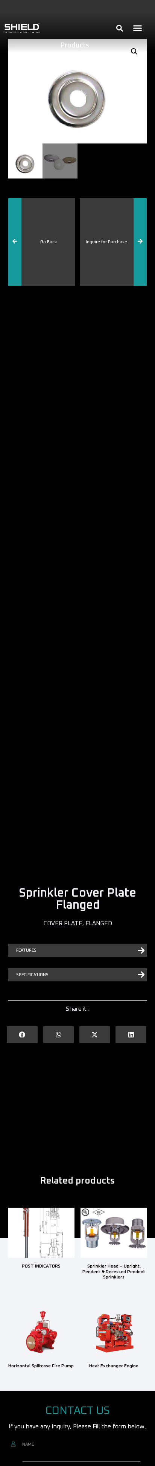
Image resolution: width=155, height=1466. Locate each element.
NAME (28, 1444)
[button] (137, 28)
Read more (41, 1280)
